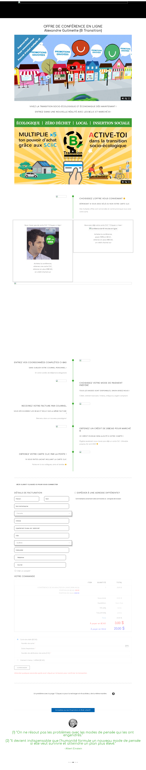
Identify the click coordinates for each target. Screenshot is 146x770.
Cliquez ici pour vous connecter (43, 484)
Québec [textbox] (20, 543)
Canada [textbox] (20, 513)
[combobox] (43, 513)
